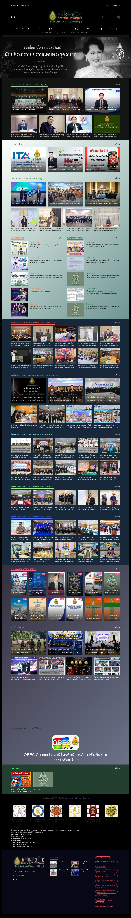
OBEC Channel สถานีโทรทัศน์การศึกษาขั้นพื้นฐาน (65, 754)
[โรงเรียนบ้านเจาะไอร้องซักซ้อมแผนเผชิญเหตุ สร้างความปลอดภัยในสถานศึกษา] (28, 643)
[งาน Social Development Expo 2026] (19, 294)
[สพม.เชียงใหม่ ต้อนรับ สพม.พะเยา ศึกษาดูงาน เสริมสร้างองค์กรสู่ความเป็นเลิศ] (65, 445)
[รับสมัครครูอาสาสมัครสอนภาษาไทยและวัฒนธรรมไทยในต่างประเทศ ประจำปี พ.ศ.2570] (75, 248)
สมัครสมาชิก (25, 5)
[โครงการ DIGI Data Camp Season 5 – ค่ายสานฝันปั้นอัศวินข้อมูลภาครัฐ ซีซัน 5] (19, 263)
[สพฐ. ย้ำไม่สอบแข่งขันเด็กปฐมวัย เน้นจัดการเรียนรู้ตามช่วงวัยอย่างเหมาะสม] (107, 124)
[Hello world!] (43, 779)
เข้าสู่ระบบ (15, 5)
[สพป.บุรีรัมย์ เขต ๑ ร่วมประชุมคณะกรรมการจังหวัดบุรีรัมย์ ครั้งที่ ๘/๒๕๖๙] (88, 356)
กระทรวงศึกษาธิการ (65, 759)
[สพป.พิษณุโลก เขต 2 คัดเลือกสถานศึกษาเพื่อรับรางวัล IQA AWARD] (65, 467)
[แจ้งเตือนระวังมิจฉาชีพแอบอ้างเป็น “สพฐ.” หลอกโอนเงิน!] (102, 159)
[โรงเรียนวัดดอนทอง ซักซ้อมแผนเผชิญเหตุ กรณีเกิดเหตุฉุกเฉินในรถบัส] (107, 666)
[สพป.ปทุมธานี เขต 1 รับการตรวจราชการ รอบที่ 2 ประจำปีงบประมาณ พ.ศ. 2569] (21, 497)
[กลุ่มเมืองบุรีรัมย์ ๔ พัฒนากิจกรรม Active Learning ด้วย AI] (43, 356)
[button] (3, 57)
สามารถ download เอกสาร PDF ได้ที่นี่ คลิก (26, 728)
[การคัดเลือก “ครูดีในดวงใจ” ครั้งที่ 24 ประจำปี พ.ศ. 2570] (24, 414)
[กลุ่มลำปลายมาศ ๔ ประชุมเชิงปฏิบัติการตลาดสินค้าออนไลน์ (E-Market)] (65, 356)
